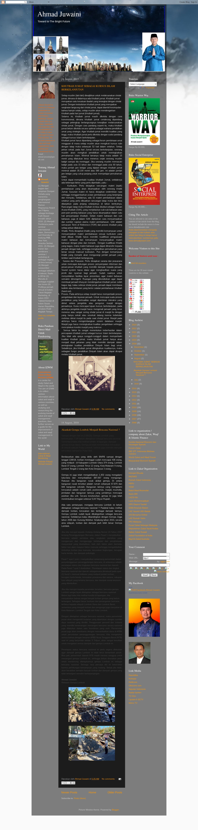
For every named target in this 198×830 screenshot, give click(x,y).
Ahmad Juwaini (59, 13)
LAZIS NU (133, 497)
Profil (130, 587)
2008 (134, 415)
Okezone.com (135, 686)
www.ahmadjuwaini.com (140, 241)
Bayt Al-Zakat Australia (139, 539)
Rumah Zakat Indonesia (140, 480)
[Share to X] (68, 413)
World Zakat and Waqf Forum (142, 457)
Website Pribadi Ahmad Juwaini (45, 463)
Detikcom (133, 682)
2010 (134, 407)
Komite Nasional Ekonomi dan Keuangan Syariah (142, 443)
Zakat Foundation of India (140, 535)
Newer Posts (69, 792)
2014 (134, 396)
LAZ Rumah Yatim (137, 518)
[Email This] (62, 413)
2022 (134, 328)
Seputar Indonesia (137, 689)
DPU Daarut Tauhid (138, 504)
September (139, 355)
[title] (144, 590)
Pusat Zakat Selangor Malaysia (143, 525)
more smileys (163, 572)
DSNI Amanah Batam (138, 508)
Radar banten (135, 692)
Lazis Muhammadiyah (139, 501)
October (138, 351)
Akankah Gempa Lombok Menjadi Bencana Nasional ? (90, 429)
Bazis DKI (133, 494)
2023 (134, 325)
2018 (134, 344)
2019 (134, 340)
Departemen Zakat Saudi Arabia (143, 528)
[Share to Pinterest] (73, 413)
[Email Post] (119, 409)
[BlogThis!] (65, 413)
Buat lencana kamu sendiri (138, 593)
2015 (134, 392)
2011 (134, 404)
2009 (134, 411)
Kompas (132, 679)
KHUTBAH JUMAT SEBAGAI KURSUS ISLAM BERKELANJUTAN (147, 364)
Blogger (115, 810)
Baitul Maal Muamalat (139, 490)
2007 (134, 419)
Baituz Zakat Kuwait (138, 532)
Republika (133, 675)
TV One (132, 696)
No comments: (109, 409)
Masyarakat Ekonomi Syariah (142, 461)
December (139, 347)
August (137, 358)
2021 (134, 332)
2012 (134, 400)
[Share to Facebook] (71, 413)
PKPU (131, 483)
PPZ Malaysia (135, 522)
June (136, 384)
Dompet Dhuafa (136, 473)
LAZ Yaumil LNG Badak (139, 511)
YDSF (131, 487)
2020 (134, 336)
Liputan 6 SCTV (136, 699)
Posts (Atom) (80, 798)
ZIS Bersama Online (138, 515)
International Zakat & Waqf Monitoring (44, 455)
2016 (134, 388)
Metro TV (133, 703)
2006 (134, 423)
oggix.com (165, 561)
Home (92, 792)
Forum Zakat (135, 448)
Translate (150, 88)
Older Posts (115, 792)
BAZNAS (133, 476)
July (136, 380)
